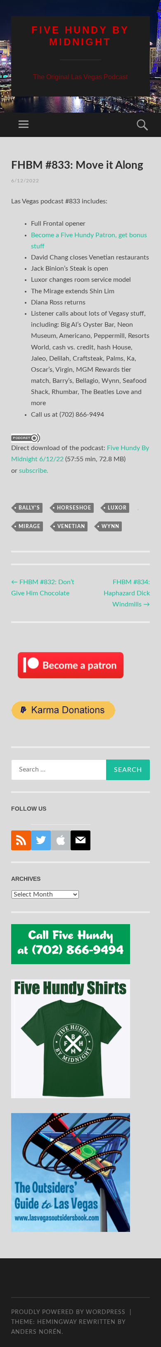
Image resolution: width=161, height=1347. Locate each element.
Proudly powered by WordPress (68, 1312)
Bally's (29, 507)
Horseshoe (74, 507)
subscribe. (33, 470)
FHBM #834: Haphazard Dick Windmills (127, 593)
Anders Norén (36, 1332)
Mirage (29, 526)
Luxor (117, 507)
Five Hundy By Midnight (80, 35)
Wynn (110, 526)
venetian (71, 526)
